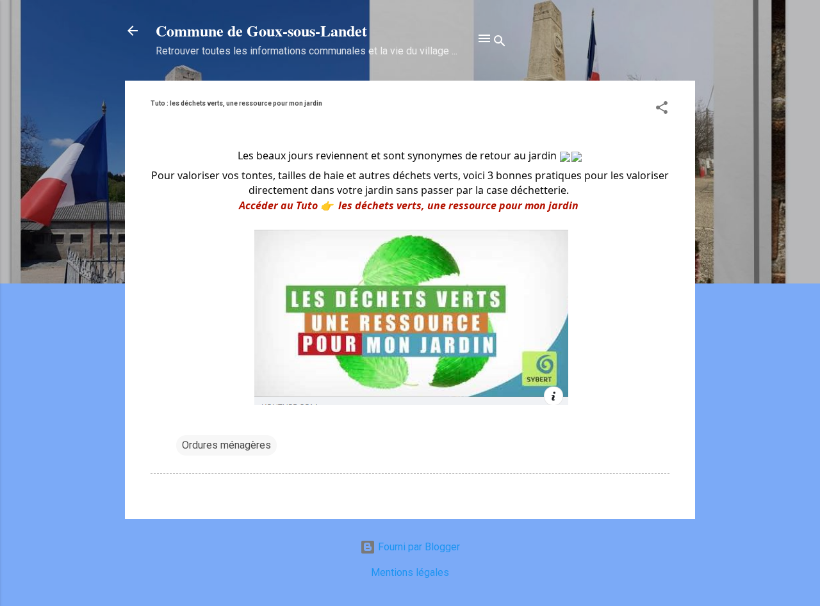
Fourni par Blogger (417, 547)
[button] (661, 110)
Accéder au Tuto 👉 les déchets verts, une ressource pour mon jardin (408, 205)
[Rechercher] (499, 43)
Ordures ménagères (226, 445)
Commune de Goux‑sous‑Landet (261, 30)
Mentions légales (410, 572)
